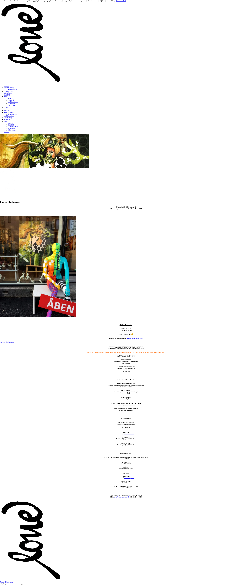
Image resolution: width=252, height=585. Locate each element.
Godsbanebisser (13, 102)
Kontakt (6, 107)
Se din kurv (11, 103)
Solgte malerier (12, 89)
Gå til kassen (12, 105)
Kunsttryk (7, 95)
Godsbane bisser (9, 91)
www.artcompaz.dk (129, 433)
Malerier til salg (9, 87)
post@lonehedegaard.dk (134, 338)
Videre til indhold (121, 1)
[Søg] (22, 584)
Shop (5, 96)
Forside (6, 86)
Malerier (10, 98)
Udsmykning (8, 93)
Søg (1, 584)
